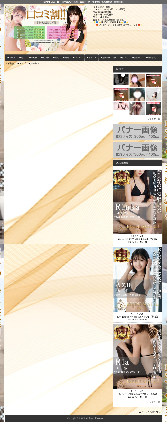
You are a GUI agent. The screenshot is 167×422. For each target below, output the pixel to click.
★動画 (66, 57)
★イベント (91, 57)
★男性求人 (151, 57)
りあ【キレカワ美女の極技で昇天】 (133, 394)
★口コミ (124, 57)
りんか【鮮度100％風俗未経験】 (133, 239)
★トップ (11, 57)
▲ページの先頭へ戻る (149, 412)
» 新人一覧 (155, 402)
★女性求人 (137, 57)
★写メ (22, 57)
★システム (78, 57)
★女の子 (45, 57)
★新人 (56, 57)
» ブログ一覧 (154, 119)
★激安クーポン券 (108, 57)
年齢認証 (10, 63)
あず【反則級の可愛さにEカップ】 (133, 317)
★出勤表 (33, 57)
